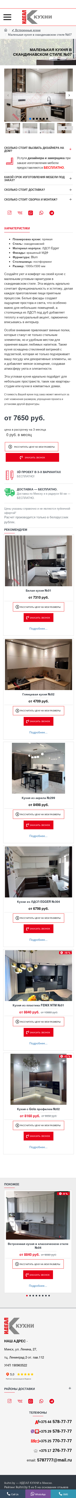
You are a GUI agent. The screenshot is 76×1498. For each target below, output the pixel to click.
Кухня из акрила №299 (38, 798)
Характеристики (17, 228)
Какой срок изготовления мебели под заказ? (34, 178)
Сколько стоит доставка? (24, 190)
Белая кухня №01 (38, 590)
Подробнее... (38, 628)
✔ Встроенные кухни (26, 30)
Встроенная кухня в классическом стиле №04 (38, 1245)
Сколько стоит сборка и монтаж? (30, 199)
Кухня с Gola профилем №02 (38, 1109)
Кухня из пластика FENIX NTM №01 (38, 1005)
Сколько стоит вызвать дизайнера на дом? (34, 149)
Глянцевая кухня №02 (38, 694)
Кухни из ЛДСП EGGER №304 (38, 901)
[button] (8, 95)
